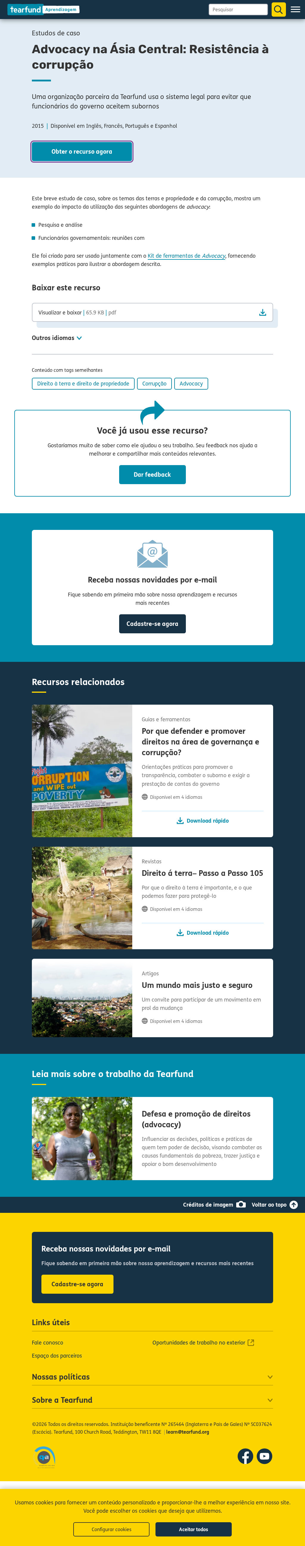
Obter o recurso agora (82, 151)
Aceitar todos (193, 1529)
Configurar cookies (111, 1529)
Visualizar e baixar (77, 312)
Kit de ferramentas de (186, 256)
